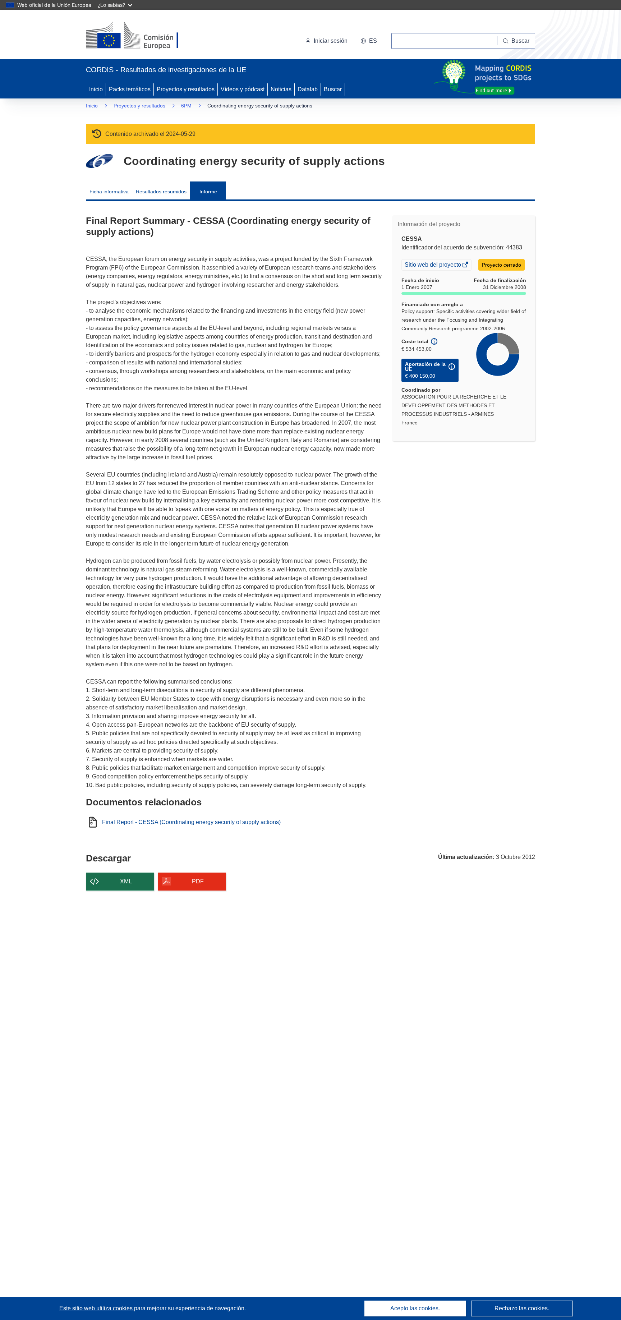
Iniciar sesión (331, 41)
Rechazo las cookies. (521, 1308)
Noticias (281, 89)
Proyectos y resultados (186, 89)
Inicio (96, 89)
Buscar (333, 89)
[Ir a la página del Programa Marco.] (99, 161)
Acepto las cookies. (415, 1308)
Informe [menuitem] (208, 191)
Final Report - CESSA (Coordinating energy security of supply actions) (191, 822)
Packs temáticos (130, 89)
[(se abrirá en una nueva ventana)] (144, 36)
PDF (198, 881)
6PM (186, 106)
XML (126, 881)
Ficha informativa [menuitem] (109, 191)
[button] (369, 41)
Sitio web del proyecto (433, 265)
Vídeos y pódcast (242, 89)
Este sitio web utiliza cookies (96, 1308)
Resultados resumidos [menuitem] (161, 191)
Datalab (308, 89)
